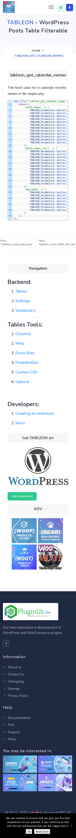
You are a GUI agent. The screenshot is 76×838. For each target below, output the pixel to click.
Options (22, 381)
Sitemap (13, 688)
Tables (21, 291)
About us (14, 667)
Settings (22, 300)
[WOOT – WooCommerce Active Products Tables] (25, 558)
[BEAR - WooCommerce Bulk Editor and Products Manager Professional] (51, 531)
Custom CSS (26, 372)
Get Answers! (22, 496)
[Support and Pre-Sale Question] (61, 7)
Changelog (15, 681)
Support (13, 732)
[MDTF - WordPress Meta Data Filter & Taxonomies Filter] (51, 558)
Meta (19, 343)
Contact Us (15, 674)
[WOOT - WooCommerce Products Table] (55, 783)
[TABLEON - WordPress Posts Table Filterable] (9, 7)
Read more (42, 831)
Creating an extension (34, 413)
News (11, 739)
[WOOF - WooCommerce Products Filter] (25, 531)
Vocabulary (25, 310)
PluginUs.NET (54, 813)
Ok (29, 831)
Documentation (19, 718)
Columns (23, 333)
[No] (71, 826)
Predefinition (26, 362)
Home (36, 51)
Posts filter (25, 353)
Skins (20, 423)
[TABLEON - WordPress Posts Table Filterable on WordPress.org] (38, 466)
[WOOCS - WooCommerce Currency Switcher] (20, 783)
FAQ (10, 725)
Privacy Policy (18, 696)
